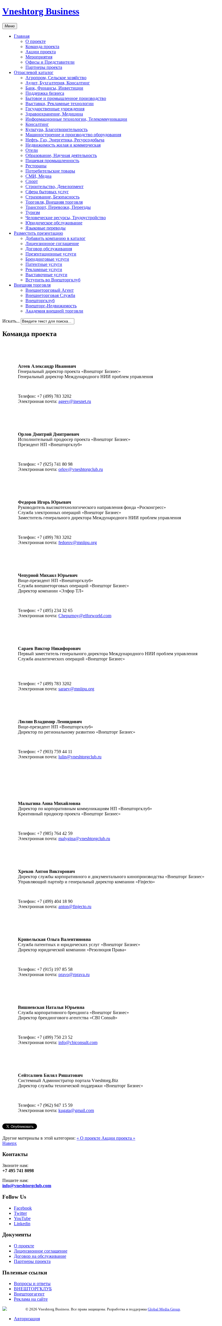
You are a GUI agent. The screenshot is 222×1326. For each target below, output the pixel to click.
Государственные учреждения (54, 108)
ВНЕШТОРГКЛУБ (33, 1288)
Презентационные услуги (50, 253)
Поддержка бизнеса (44, 93)
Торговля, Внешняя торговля (54, 202)
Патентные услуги (43, 264)
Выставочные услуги (46, 274)
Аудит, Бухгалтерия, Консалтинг (57, 82)
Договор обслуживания (48, 248)
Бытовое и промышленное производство (65, 98)
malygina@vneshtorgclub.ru (84, 838)
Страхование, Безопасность (52, 196)
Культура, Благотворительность (56, 129)
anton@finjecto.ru (74, 906)
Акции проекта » (118, 1138)
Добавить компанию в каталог (55, 238)
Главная (21, 36)
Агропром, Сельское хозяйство (55, 77)
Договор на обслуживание (40, 1256)
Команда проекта (42, 46)
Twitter (20, 1213)
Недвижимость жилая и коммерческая (63, 145)
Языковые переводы (45, 228)
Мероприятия (38, 56)
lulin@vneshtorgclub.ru (79, 756)
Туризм (32, 212)
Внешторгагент (29, 1293)
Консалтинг (37, 124)
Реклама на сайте (31, 1299)
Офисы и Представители (50, 62)
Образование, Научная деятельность (61, 155)
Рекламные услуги (43, 269)
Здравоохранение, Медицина (54, 113)
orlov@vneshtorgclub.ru (80, 469)
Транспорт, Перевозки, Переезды (58, 207)
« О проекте (89, 1138)
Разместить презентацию (38, 233)
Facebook (23, 1208)
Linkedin (22, 1223)
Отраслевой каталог (33, 72)
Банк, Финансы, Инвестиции (54, 88)
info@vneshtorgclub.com (26, 1185)
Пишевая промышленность (52, 160)
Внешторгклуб (40, 300)
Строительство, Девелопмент (54, 186)
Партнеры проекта (43, 67)
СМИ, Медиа (38, 176)
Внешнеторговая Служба (50, 295)
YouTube (22, 1218)
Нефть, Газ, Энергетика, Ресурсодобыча (64, 139)
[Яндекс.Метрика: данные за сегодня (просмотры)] (13, 1308)
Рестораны (36, 165)
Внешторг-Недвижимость (51, 305)
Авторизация (27, 1318)
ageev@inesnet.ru (74, 401)
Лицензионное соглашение (52, 243)
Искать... (11, 321)
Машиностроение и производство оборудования (73, 134)
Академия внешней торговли (54, 310)
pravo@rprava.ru (74, 974)
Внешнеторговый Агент (49, 290)
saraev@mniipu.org (76, 688)
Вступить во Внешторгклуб (52, 279)
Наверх (9, 1143)
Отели (31, 150)
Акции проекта (40, 51)
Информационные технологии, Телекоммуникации (76, 119)
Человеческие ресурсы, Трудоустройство (65, 217)
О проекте (35, 41)
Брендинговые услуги (47, 259)
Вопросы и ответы (32, 1283)
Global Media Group (164, 1309)
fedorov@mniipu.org (77, 542)
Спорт (31, 181)
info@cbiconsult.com (77, 1042)
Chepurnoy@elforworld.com (84, 615)
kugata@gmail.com (76, 1110)
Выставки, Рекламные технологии (59, 103)
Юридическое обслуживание (53, 222)
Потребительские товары (50, 170)
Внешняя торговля (32, 285)
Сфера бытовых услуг (47, 191)
